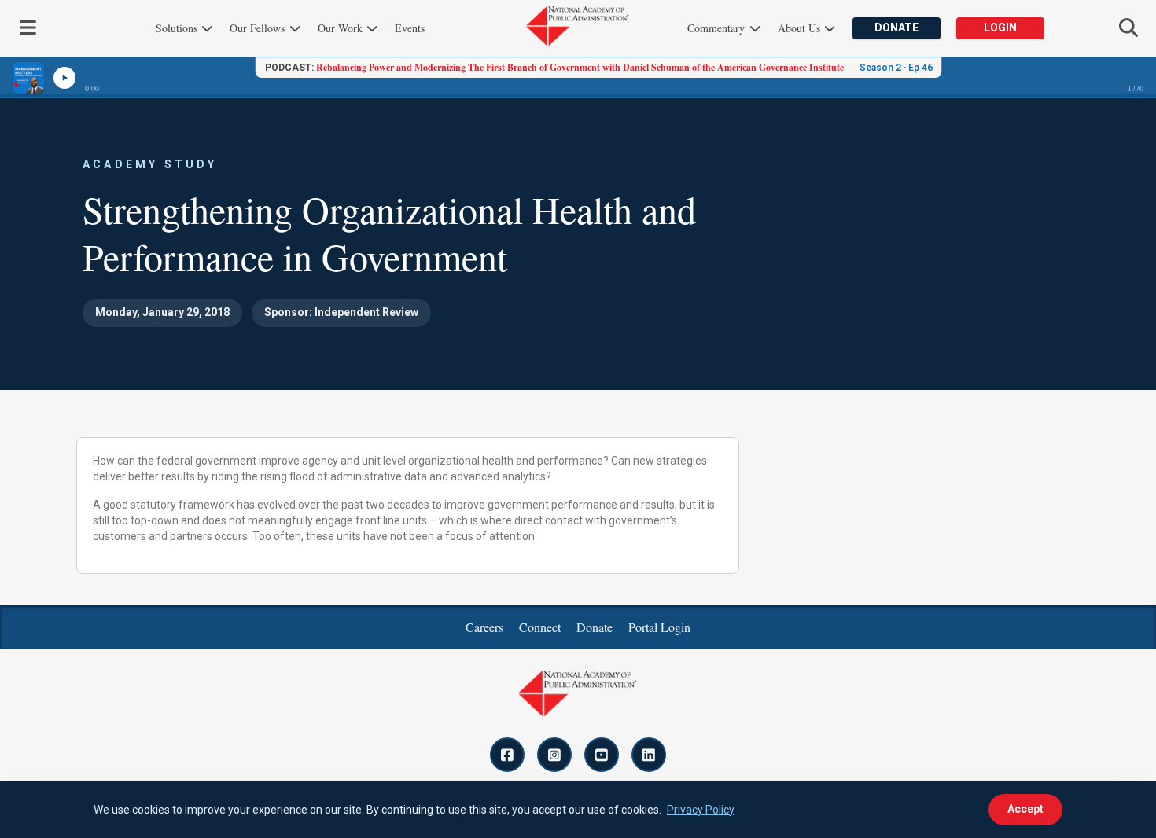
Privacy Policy (700, 809)
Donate (896, 27)
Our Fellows (259, 27)
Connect (540, 627)
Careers (484, 627)
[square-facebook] (507, 754)
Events (410, 27)
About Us (800, 27)
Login (1000, 27)
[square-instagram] (554, 754)
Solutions (178, 27)
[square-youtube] (601, 754)
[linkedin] (648, 754)
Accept (1025, 809)
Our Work (342, 27)
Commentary (717, 27)
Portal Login (659, 627)
